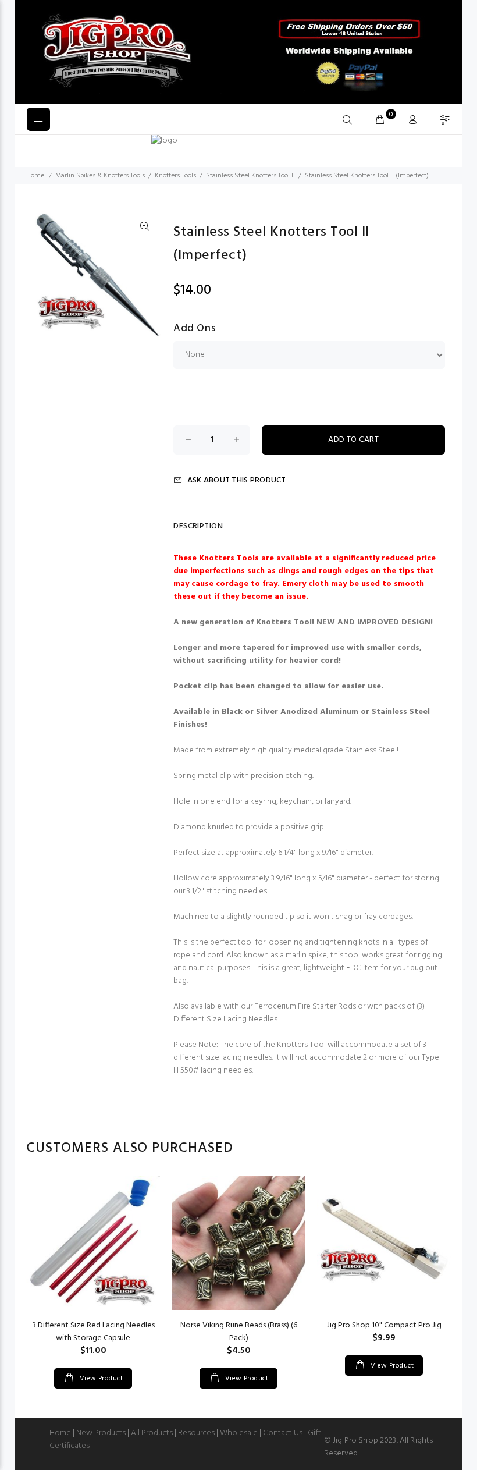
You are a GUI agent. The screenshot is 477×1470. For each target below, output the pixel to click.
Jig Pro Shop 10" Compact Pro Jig (384, 1325)
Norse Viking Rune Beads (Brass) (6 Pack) (238, 1332)
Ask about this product (236, 480)
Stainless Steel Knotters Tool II (250, 176)
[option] (93, 1271)
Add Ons (194, 328)
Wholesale (239, 1433)
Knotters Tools (175, 176)
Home (35, 176)
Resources (196, 1433)
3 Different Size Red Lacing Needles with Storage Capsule (93, 1332)
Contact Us (282, 1433)
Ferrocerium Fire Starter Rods (306, 1006)
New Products (101, 1433)
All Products (152, 1433)
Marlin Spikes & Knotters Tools (100, 176)
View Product (100, 1378)
